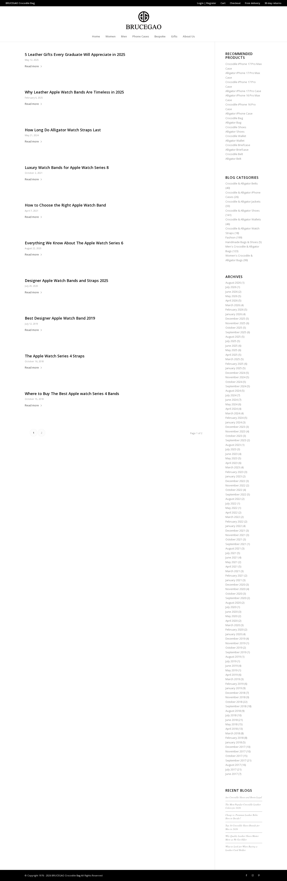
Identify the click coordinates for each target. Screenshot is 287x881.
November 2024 (235, 377)
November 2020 (235, 589)
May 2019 (231, 670)
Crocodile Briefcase (237, 145)
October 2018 (233, 702)
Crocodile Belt (234, 154)
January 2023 (233, 476)
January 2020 (233, 634)
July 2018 (230, 715)
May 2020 (231, 616)
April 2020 (231, 621)
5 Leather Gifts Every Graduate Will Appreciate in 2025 (75, 54)
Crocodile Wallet (235, 136)
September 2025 (235, 332)
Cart (223, 3)
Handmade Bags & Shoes (241, 242)
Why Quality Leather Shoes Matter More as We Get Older (242, 837)
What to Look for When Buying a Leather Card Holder (241, 848)
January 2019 (233, 688)
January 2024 (233, 422)
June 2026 (231, 292)
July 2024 (230, 395)
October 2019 (233, 647)
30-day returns (273, 3)
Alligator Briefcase (237, 149)
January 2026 (233, 314)
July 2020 (230, 607)
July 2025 (230, 341)
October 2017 (233, 756)
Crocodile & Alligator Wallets (243, 219)
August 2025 (233, 336)
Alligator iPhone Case (239, 113)
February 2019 (234, 684)
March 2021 (232, 571)
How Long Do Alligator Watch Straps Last (63, 129)
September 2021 (235, 544)
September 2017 (235, 760)
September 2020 (235, 598)
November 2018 (235, 697)
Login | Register (206, 3)
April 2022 (231, 512)
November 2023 (235, 431)
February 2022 (234, 521)
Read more (32, 66)
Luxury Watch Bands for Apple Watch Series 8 (67, 167)
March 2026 (232, 305)
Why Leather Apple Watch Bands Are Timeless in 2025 (74, 92)
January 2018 (233, 742)
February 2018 (234, 738)
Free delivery (252, 3)
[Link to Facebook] (246, 875)
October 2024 (233, 382)
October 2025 (233, 327)
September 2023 (235, 440)
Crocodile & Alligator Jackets (243, 201)
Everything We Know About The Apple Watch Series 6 (74, 242)
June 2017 (231, 774)
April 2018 (231, 729)
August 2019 (233, 656)
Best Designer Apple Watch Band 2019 (60, 318)
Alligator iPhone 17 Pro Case (243, 91)
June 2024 (231, 400)
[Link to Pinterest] (259, 875)
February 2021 (234, 575)
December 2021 (235, 530)
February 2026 (234, 309)
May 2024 (231, 404)
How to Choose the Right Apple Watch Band (65, 205)
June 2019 (231, 666)
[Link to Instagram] (253, 875)
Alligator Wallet (234, 140)
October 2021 (233, 539)
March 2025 (232, 359)
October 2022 (233, 490)
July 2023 (230, 449)
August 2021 (233, 548)
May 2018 (231, 724)
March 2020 (232, 625)
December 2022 (235, 481)
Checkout (235, 3)
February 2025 (234, 364)
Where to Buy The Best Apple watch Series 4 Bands (72, 393)
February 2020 (234, 629)
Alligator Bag (233, 122)
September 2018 (235, 706)
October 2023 (233, 436)
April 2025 (231, 355)
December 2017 (235, 747)
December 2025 (235, 318)
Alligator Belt (233, 159)
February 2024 (234, 418)
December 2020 (235, 584)
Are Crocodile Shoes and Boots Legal (243, 797)
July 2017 (230, 769)
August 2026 (233, 282)
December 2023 (235, 427)
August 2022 (233, 499)
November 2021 (235, 535)
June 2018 (231, 720)
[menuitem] (207, 3)
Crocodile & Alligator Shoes (242, 210)
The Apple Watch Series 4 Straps (54, 355)
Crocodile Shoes (235, 127)
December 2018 (235, 693)
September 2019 (235, 652)
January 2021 (233, 580)
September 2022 (235, 494)
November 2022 (235, 485)
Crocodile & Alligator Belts (241, 183)
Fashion (230, 237)
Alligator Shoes (235, 131)
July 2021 (230, 553)
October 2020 (233, 593)
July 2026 (230, 287)
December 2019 (235, 638)
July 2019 (230, 661)
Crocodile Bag (27, 3)
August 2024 (233, 390)
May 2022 (231, 508)
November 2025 (235, 323)
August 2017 (233, 765)
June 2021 (231, 557)
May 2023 (231, 458)
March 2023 (232, 467)
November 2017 (235, 751)
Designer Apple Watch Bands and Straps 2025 (66, 280)
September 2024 (235, 386)
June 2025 (231, 346)
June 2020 (231, 612)
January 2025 (233, 368)
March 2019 (232, 679)
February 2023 (234, 472)
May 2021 (231, 562)
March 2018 (232, 733)
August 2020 (233, 602)
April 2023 (231, 463)
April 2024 (231, 409)
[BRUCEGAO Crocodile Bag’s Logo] (143, 18)
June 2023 (231, 454)
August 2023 (233, 445)
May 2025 (231, 350)
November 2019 (235, 643)
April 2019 (231, 675)
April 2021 (231, 566)
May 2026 (231, 296)
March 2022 (232, 517)
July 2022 (230, 503)
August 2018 (233, 711)
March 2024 (232, 413)
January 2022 (233, 526)
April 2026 (231, 300)
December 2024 (235, 373)
